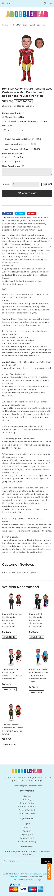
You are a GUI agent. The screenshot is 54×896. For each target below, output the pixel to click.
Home (5, 25)
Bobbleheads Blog (27, 841)
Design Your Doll (27, 810)
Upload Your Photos (12, 113)
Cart (49, 3)
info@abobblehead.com (30, 786)
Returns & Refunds (27, 806)
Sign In (27, 823)
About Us (27, 831)
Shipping (6, 106)
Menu (8, 3)
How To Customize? (12, 153)
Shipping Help (27, 834)
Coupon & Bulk (27, 838)
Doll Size (6, 126)
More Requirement (11, 166)
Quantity (6, 184)
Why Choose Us (27, 813)
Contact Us (27, 827)
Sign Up (46, 861)
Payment (27, 796)
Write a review (29, 572)
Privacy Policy (27, 803)
